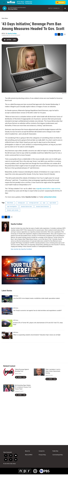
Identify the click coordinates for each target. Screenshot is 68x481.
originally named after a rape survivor (48, 188)
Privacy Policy (42, 454)
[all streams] (65, 8)
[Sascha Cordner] (5, 227)
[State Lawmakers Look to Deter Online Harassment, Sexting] (39, 372)
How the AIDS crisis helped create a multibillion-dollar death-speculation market (36, 298)
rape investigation (12, 206)
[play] (4, 8)
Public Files (55, 451)
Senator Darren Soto (26, 206)
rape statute (53, 202)
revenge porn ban (34, 202)
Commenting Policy (57, 454)
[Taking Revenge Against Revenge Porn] (8, 372)
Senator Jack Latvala (12, 210)
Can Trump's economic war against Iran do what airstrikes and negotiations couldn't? (37, 310)
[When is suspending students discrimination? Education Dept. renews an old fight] (7, 335)
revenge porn (21, 202)
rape (44, 202)
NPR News (15, 296)
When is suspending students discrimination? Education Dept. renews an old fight (36, 335)
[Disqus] (34, 422)
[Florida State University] (35, 471)
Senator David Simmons (42, 206)
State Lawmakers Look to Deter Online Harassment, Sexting (52, 371)
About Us (27, 451)
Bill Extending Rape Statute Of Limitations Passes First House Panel (23, 387)
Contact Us (41, 451)
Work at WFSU (28, 454)
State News (5, 18)
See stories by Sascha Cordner (21, 249)
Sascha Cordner (12, 33)
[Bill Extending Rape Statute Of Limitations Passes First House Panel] (8, 388)
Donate (61, 2)
